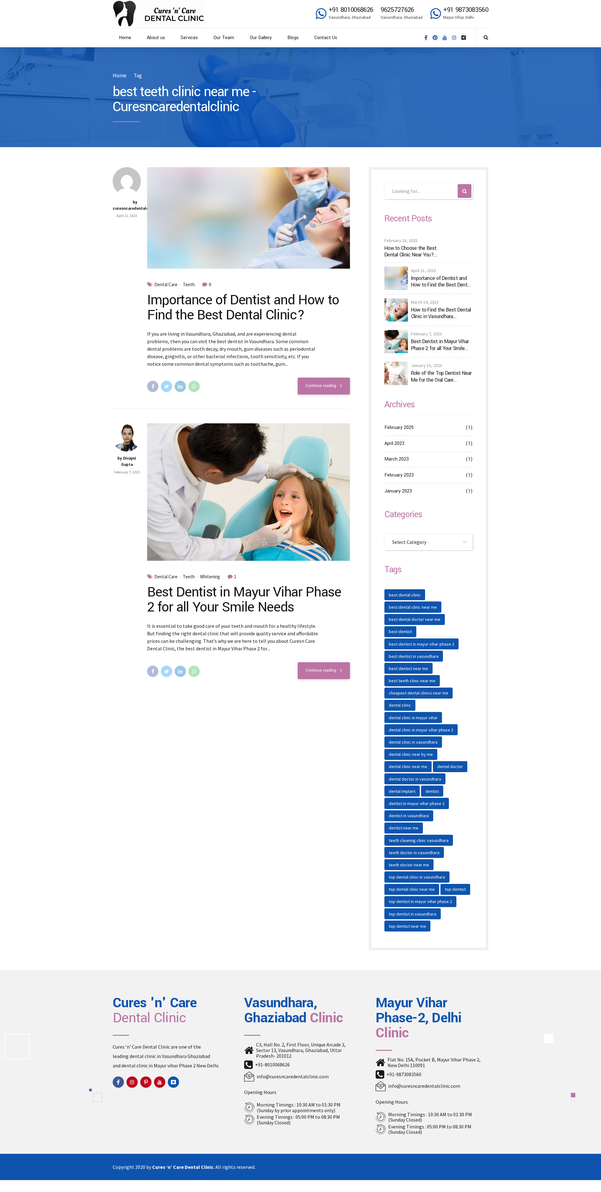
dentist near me (404, 828)
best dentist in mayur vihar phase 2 (421, 644)
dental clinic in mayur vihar (413, 717)
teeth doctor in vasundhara (414, 852)
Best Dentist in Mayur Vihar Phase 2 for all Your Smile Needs (244, 599)
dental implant (402, 791)
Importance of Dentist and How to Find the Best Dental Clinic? (243, 307)
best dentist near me (408, 668)
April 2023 (394, 443)
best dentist (400, 631)
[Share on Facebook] (152, 386)
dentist (432, 791)
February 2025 (399, 427)
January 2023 (398, 491)
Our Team (223, 37)
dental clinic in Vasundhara (158, 1056)
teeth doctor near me (409, 865)
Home (125, 37)
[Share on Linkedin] (180, 386)
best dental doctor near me (414, 619)
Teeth (189, 284)
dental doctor (450, 766)
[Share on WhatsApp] (194, 386)
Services (189, 37)
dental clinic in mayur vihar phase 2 (421, 730)
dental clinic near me (408, 766)
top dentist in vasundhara (412, 914)
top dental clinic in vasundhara (417, 877)
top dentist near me (407, 926)
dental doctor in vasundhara (415, 779)
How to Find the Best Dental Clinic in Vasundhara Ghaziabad (441, 313)
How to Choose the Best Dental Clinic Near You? (410, 251)
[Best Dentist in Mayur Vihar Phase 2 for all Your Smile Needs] (248, 492)
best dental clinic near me (413, 607)
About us (156, 37)
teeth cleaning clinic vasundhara (419, 840)
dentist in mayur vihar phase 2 (416, 803)
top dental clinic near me (412, 889)
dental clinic (400, 705)
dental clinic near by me (411, 754)
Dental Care (165, 284)
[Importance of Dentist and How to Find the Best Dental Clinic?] (248, 218)
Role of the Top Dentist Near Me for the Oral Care (441, 376)
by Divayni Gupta (126, 461)
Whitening (210, 577)
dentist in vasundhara (409, 815)
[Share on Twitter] (166, 386)
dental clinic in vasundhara (413, 742)
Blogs (293, 37)
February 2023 (399, 475)
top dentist (455, 889)
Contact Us (325, 37)
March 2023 (396, 459)
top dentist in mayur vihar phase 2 (420, 901)
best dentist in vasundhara (414, 656)
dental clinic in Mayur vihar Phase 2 (158, 1065)
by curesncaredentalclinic (135, 205)
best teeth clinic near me (412, 681)
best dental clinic (405, 595)
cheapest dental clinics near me (418, 693)
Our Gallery (261, 37)
